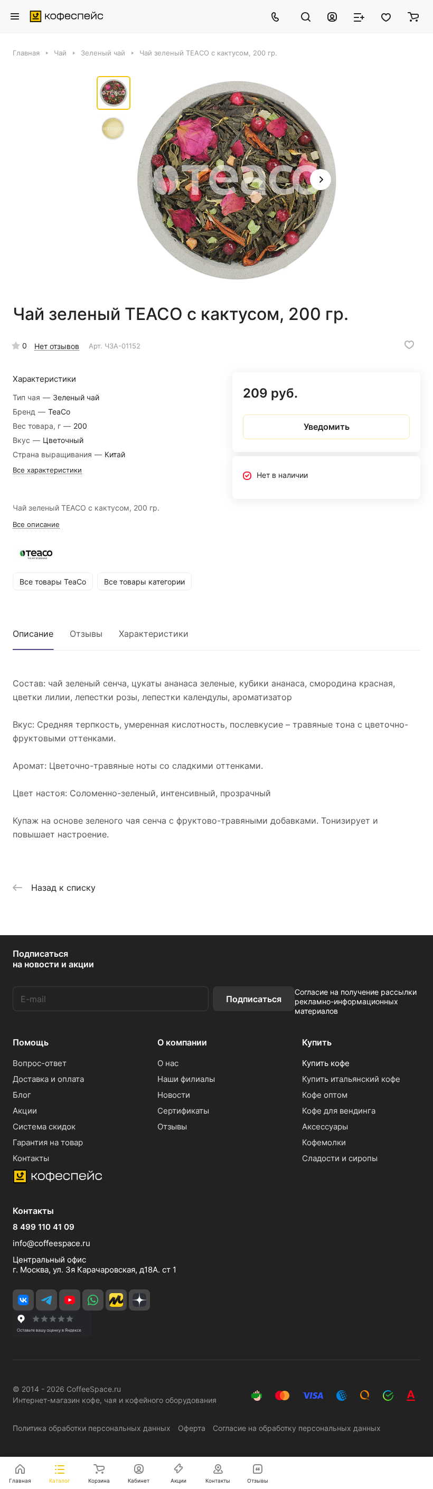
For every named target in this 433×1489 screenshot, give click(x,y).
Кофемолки (324, 1142)
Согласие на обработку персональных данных (297, 1428)
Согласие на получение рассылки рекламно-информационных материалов (356, 1001)
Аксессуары (325, 1127)
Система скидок (44, 1127)
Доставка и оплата (48, 1079)
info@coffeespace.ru (51, 1243)
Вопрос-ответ (40, 1063)
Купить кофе (326, 1063)
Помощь (31, 1042)
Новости (173, 1095)
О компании (182, 1042)
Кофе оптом (324, 1095)
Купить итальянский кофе (351, 1079)
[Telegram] (46, 1300)
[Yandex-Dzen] (139, 1300)
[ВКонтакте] (23, 1300)
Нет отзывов (56, 346)
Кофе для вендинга (338, 1111)
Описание (33, 633)
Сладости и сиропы (340, 1158)
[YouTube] (69, 1300)
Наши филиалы (186, 1079)
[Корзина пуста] (413, 16)
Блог (22, 1095)
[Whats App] (92, 1300)
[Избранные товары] (386, 16)
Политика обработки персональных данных (92, 1428)
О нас (167, 1063)
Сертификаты (183, 1111)
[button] (320, 179)
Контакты (31, 1158)
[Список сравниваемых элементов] (359, 16)
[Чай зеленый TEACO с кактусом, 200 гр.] (236, 180)
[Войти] (332, 16)
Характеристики (154, 633)
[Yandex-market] (116, 1300)
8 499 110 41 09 (43, 1227)
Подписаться (253, 999)
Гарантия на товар (48, 1142)
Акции (25, 1111)
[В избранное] (409, 345)
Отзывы (86, 633)
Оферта (191, 1428)
